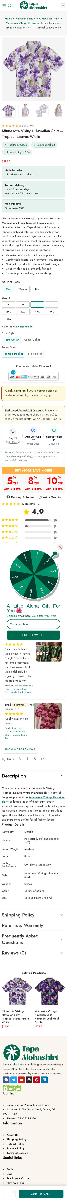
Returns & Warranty (22, 925)
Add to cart (41, 1194)
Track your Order (18, 1178)
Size (6, 298)
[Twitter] (13, 1079)
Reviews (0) (14, 952)
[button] (33, 504)
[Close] (60, 547)
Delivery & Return (22, 497)
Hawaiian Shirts (24, 18)
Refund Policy (15, 1144)
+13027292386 (26, 1118)
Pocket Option (10, 347)
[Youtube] (21, 1079)
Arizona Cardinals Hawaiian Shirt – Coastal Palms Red (16, 733)
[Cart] (63, 5)
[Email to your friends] (42, 758)
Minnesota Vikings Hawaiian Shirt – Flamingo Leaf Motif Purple (46, 1016)
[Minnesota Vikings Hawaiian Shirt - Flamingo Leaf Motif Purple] (49, 991)
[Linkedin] (44, 1079)
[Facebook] (6, 1079)
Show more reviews (20, 749)
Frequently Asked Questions (20, 939)
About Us (12, 1135)
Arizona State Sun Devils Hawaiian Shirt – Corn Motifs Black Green (19, 689)
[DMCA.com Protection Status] (12, 1088)
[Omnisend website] (33, 650)
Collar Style (9, 333)
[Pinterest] (36, 1079)
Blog (9, 1174)
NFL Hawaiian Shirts (48, 18)
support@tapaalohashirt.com (32, 1105)
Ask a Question (52, 497)
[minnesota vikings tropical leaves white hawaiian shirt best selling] (33, 69)
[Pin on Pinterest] (35, 758)
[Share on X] (20, 758)
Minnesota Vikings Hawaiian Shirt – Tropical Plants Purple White (15, 1016)
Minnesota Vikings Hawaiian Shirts (26, 23)
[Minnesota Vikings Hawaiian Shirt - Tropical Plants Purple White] (17, 991)
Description (14, 775)
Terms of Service (17, 1153)
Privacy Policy (15, 1148)
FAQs (10, 1169)
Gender (11, 282)
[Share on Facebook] (27, 758)
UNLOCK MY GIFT (33, 635)
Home (8, 18)
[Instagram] (29, 1079)
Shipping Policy (18, 914)
